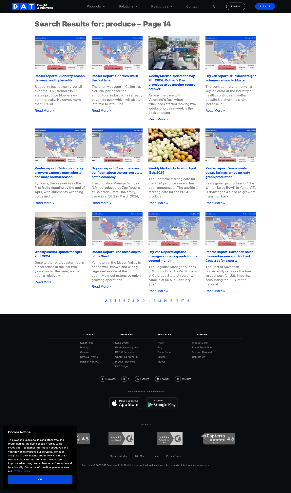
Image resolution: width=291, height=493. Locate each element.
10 (143, 300)
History (84, 347)
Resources (159, 6)
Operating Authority (126, 356)
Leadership (86, 342)
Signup (265, 6)
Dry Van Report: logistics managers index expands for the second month (173, 256)
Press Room (164, 352)
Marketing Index (118, 456)
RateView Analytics (126, 347)
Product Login (200, 342)
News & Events (89, 356)
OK (40, 479)
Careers (84, 352)
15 (171, 300)
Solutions (126, 6)
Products (94, 6)
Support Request (202, 352)
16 (176, 300)
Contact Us (198, 356)
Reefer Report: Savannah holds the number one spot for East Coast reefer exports (229, 256)
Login (236, 6)
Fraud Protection (202, 347)
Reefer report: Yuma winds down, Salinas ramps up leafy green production (227, 172)
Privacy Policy (173, 456)
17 (182, 300)
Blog (159, 347)
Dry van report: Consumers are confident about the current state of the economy (117, 172)
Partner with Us (89, 361)
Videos (161, 361)
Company (89, 334)
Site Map (140, 456)
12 (153, 300)
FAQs (160, 342)
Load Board (122, 342)
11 (148, 300)
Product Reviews (125, 361)
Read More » (44, 110)
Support (202, 334)
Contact (192, 6)
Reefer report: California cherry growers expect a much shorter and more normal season (59, 172)
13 (159, 300)
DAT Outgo (121, 366)
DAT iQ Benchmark (126, 352)
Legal (155, 456)
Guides (161, 356)
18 (188, 300)
